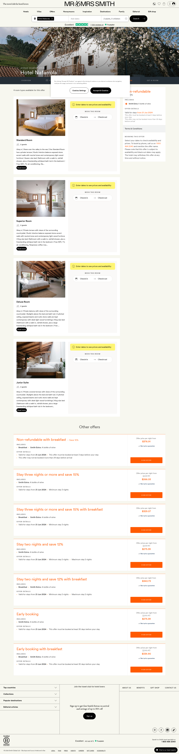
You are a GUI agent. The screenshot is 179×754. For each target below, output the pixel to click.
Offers (52, 11)
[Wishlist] (159, 3)
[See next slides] (60, 118)
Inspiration (87, 11)
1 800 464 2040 (169, 741)
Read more (21, 168)
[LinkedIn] (167, 730)
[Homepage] (89, 4)
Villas (39, 11)
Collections (8, 694)
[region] (90, 86)
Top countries (9, 687)
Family (121, 11)
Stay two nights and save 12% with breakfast (52, 579)
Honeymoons (68, 11)
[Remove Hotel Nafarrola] (52, 18)
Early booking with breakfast (39, 649)
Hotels (26, 11)
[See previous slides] (21, 118)
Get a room (153, 80)
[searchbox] (62, 18)
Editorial (136, 11)
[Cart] (164, 3)
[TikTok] (173, 730)
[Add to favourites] (17, 72)
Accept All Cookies (100, 91)
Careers (81, 750)
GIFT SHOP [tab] (154, 688)
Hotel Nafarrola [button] (44, 19)
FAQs (59, 750)
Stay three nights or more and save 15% (48, 474)
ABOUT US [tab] (126, 688)
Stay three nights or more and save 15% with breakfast (60, 509)
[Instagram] (154, 730)
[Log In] (171, 3)
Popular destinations (12, 700)
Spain (42, 68)
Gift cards (90, 750)
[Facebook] (161, 730)
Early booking (27, 614)
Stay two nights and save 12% (40, 544)
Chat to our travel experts (167, 750)
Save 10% (73, 440)
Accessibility (101, 750)
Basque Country (29, 68)
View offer (146, 460)
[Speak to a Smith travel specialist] (154, 3)
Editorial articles (10, 707)
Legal (53, 750)
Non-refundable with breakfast (41, 439)
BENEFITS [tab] (141, 688)
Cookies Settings (79, 91)
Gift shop (152, 11)
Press (66, 750)
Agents (73, 750)
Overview (26, 80)
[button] (154, 3)
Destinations (105, 11)
